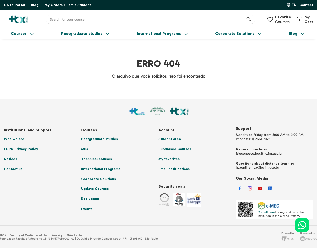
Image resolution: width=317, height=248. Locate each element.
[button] (306, 5)
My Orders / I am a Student (68, 5)
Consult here (266, 212)
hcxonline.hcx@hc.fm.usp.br (257, 167)
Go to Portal (14, 5)
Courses (283, 19)
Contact (306, 5)
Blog (35, 5)
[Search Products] (248, 19)
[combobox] (150, 19)
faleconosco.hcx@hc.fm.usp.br (259, 153)
